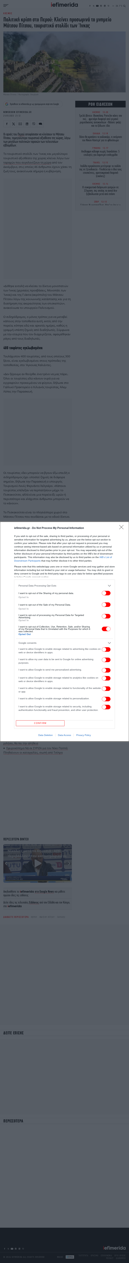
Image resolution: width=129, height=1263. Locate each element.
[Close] (122, 528)
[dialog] (64, 631)
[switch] (106, 593)
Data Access (64, 735)
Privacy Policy (83, 735)
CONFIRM (40, 723)
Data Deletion (45, 735)
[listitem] (64, 585)
